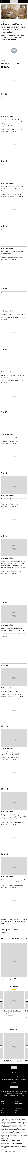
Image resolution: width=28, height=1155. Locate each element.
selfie (3, 929)
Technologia (16, 929)
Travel (23, 929)
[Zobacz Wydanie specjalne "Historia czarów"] (14, 960)
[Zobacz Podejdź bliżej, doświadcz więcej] (14, 1000)
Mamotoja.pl (4, 1105)
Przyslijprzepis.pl (18, 1108)
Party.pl (16, 1105)
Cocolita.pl (3, 1112)
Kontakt (5, 1077)
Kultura (18, 927)
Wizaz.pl (16, 1110)
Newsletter (23, 1079)
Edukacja (4, 927)
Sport (9, 929)
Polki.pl (2, 1108)
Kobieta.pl (3, 1103)
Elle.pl (2, 1101)
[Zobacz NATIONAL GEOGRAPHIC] (14, 1046)
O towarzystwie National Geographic (10, 1079)
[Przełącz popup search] (26, 1)
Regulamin (11, 1077)
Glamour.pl (17, 1101)
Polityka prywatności (19, 1077)
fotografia (11, 927)
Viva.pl (2, 1110)
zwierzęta (4, 932)
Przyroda (4, 21)
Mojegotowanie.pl (19, 1103)
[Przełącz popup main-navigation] (1, 1)
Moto (24, 927)
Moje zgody (14, 1082)
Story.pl (16, 1112)
